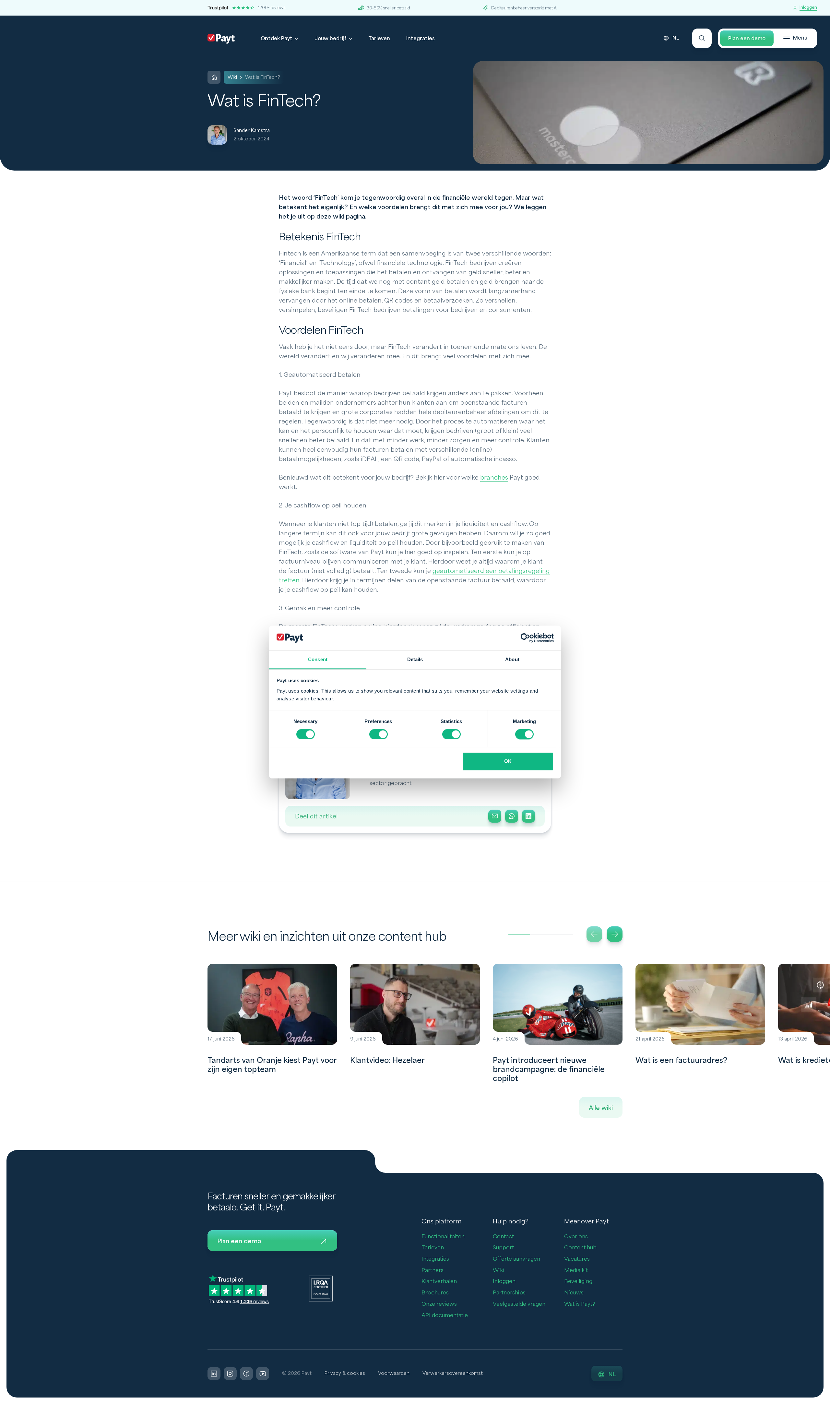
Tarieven (379, 39)
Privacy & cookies (345, 1373)
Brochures (435, 1293)
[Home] (214, 77)
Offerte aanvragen (516, 1259)
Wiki (498, 1270)
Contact (503, 1236)
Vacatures (577, 1259)
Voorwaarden (393, 1373)
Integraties (420, 39)
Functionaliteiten (443, 1236)
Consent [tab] (317, 659)
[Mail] (494, 816)
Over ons (576, 1236)
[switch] (378, 734)
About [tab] (512, 659)
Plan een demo (746, 39)
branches (494, 477)
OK (508, 761)
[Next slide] (614, 934)
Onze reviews (439, 1304)
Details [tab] (415, 659)
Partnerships (509, 1293)
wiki (232, 77)
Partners (432, 1270)
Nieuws (574, 1293)
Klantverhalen (439, 1281)
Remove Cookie (826, 1400)
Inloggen (504, 1281)
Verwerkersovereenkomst (452, 1373)
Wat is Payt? (579, 1304)
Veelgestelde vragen (519, 1304)
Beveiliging (578, 1281)
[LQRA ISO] (320, 1288)
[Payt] (221, 39)
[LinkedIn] (528, 816)
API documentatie (444, 1315)
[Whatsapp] (511, 816)
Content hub (580, 1247)
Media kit (576, 1270)
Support (503, 1247)
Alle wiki (601, 1108)
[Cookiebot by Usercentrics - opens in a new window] (525, 638)
